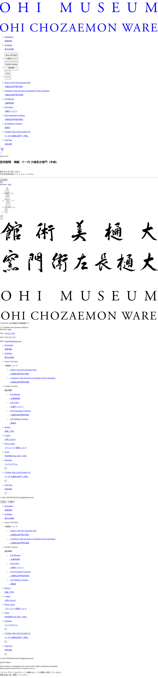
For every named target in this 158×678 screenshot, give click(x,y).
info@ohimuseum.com (13, 341)
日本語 (3, 502)
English (11, 502)
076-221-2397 (10, 333)
